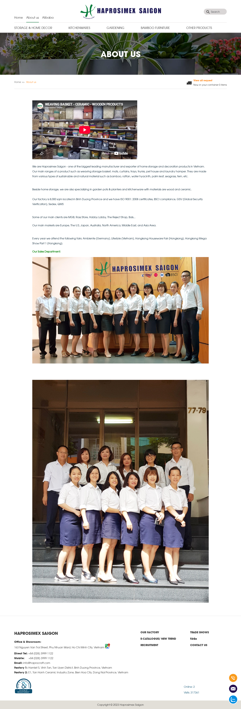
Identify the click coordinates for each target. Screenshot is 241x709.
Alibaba (47, 17)
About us (32, 17)
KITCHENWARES (79, 28)
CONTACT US (198, 645)
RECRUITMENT (149, 645)
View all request (202, 80)
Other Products (199, 28)
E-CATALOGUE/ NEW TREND (158, 638)
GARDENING (115, 28)
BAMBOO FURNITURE (155, 28)
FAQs (193, 638)
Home (18, 17)
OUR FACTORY (150, 632)
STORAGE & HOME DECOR (33, 28)
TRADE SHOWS (199, 632)
